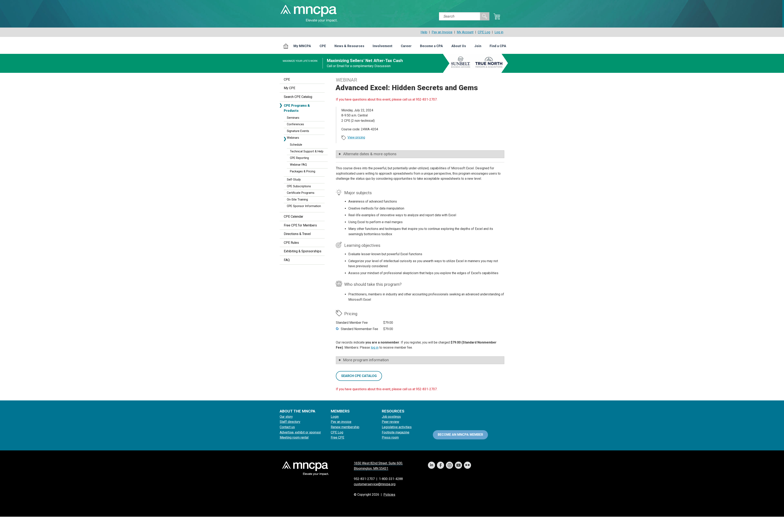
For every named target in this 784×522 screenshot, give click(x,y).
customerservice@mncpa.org (374, 484)
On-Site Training (297, 199)
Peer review (390, 422)
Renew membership (345, 427)
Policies (389, 495)
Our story (286, 417)
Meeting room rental (294, 437)
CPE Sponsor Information (304, 206)
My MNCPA (302, 46)
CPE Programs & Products (297, 108)
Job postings (391, 417)
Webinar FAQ (298, 164)
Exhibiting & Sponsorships (302, 251)
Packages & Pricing (302, 171)
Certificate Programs (300, 193)
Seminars (293, 118)
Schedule (296, 144)
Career (406, 46)
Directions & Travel (297, 234)
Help (424, 32)
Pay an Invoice (442, 32)
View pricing (356, 137)
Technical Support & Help (306, 151)
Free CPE (337, 437)
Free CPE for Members (300, 225)
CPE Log (484, 32)
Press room (390, 437)
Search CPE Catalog (298, 97)
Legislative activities (397, 427)
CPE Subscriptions (299, 186)
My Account (465, 32)
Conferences (295, 124)
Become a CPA (431, 46)
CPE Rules (291, 243)
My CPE (289, 88)
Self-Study (294, 179)
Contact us (287, 427)
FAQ (287, 260)
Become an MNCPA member (460, 435)
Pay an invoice (341, 422)
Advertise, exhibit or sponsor (300, 432)
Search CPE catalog (359, 376)
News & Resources (349, 46)
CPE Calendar (293, 216)
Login (335, 417)
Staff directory (290, 422)
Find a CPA (498, 46)
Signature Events (298, 131)
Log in (498, 32)
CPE (323, 46)
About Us (458, 46)
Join (477, 46)
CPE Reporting (299, 158)
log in (375, 347)
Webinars (293, 138)
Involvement (382, 46)
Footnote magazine (395, 432)
